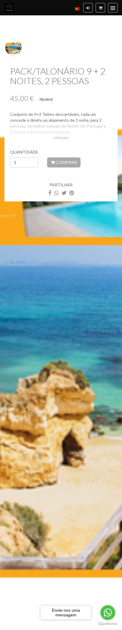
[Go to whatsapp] (107, 612)
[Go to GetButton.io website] (107, 624)
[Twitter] (64, 192)
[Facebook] (50, 192)
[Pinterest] (71, 192)
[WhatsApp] (56, 192)
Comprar (66, 162)
